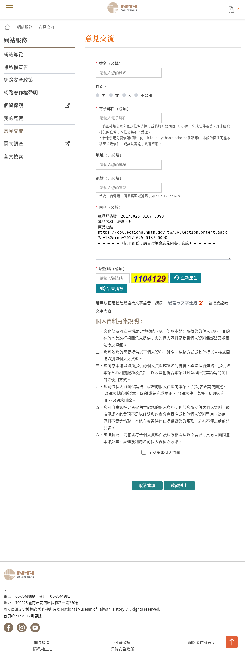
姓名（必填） (109, 63)
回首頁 (7, 27)
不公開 (146, 95)
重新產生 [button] (189, 278)
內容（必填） (109, 207)
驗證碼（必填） (111, 268)
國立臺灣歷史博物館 (20, 574)
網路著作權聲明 (202, 642)
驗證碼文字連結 (182, 303)
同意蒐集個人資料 (164, 452)
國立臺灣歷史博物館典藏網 (123, 7)
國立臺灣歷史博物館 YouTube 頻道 (35, 627)
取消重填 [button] (147, 485)
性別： (102, 86)
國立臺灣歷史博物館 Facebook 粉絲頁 (8, 627)
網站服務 (25, 27)
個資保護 (122, 642)
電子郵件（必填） (113, 108)
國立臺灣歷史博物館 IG (22, 627)
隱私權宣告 (43, 648)
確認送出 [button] (179, 485)
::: (5, 589)
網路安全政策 (122, 648)
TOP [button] (232, 642)
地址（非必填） (109, 155)
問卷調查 (42, 642)
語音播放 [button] (115, 288)
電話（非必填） (109, 178)
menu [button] (9, 7)
